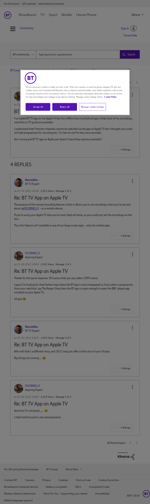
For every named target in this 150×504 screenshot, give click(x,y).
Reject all (65, 107)
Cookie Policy (110, 97)
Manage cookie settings (92, 107)
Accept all (38, 107)
